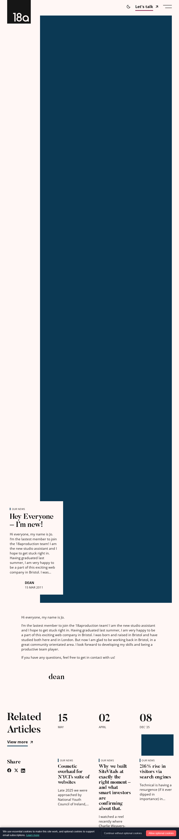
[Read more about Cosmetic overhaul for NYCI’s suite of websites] (74, 743)
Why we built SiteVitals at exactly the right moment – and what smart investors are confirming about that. (115, 787)
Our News (18, 509)
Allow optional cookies (161, 833)
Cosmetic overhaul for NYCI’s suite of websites (74, 774)
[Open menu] (167, 6)
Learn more (32, 835)
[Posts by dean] (32, 683)
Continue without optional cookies (123, 833)
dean (29, 582)
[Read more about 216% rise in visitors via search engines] (156, 743)
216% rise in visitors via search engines (155, 771)
